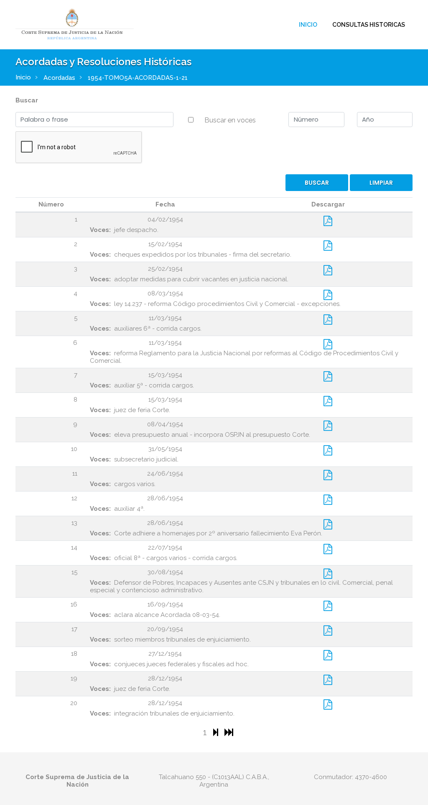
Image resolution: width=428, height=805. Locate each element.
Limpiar (381, 182)
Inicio (308, 24)
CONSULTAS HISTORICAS (368, 24)
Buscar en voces (230, 120)
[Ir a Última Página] (228, 732)
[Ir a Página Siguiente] (216, 732)
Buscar (26, 100)
